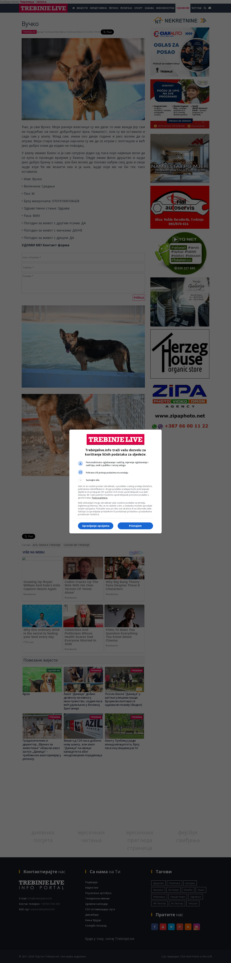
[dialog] (115, 481)
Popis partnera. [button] (100, 497)
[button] (115, 480)
